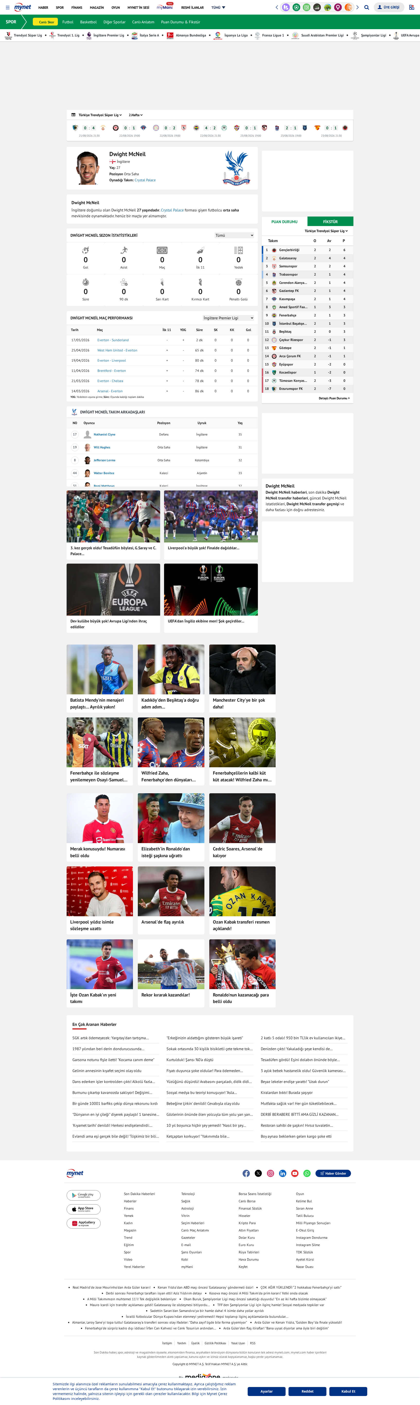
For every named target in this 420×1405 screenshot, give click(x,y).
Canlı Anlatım (143, 21)
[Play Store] (84, 1195)
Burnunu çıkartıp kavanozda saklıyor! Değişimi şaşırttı (110, 1092)
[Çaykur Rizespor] (156, 128)
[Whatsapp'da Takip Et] (307, 1173)
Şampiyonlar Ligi (373, 35)
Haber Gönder (335, 1173)
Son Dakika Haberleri (139, 1194)
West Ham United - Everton (117, 350)
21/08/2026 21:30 (89, 135)
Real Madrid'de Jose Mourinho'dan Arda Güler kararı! (111, 1287)
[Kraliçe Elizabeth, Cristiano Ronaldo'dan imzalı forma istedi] (171, 818)
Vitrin (185, 1215)
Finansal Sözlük (250, 1208)
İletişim (167, 1343)
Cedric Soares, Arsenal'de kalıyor (237, 852)
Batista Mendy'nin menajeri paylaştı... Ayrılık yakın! (97, 703)
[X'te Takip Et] (258, 1173)
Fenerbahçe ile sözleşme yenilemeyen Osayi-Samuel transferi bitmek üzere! (97, 776)
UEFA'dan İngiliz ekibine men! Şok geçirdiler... (206, 621)
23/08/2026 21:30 (331, 135)
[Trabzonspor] (277, 128)
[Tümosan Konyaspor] (224, 128)
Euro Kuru (246, 1245)
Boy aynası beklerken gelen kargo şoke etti (296, 1136)
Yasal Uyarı (238, 1343)
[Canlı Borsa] (306, 7)
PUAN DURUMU (284, 221)
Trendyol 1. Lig (68, 35)
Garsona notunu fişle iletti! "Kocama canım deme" (113, 1059)
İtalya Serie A (149, 35)
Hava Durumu (249, 1259)
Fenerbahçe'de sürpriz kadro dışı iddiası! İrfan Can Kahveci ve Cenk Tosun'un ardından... (150, 1328)
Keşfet (243, 1267)
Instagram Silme (308, 1245)
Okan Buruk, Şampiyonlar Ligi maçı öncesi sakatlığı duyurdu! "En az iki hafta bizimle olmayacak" (255, 1299)
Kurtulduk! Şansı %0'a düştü (189, 1059)
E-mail (186, 1245)
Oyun (300, 1194)
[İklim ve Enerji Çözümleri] (317, 7)
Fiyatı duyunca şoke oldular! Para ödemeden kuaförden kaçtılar (203, 1070)
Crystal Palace (145, 180)
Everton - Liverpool (111, 360)
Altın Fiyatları (249, 1230)
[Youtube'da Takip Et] (294, 1173)
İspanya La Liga (236, 35)
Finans (129, 1208)
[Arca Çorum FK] (116, 128)
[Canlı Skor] (286, 7)
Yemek (128, 1215)
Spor (127, 1252)
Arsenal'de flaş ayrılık (162, 922)
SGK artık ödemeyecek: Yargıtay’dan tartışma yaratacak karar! (109, 1038)
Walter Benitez (104, 473)
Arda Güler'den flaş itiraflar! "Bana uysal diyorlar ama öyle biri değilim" (276, 1328)
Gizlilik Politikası (215, 1343)
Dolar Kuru (247, 1237)
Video (128, 1259)
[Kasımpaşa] (143, 128)
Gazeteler (188, 1237)
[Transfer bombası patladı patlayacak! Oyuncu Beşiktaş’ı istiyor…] (171, 669)
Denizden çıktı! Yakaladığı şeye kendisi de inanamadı (295, 1049)
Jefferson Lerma (104, 460)
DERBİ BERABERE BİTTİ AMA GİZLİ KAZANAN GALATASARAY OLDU (298, 1114)
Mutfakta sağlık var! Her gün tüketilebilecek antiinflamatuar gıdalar (297, 1103)
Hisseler (244, 1215)
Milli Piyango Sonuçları (313, 1223)
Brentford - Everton (111, 370)
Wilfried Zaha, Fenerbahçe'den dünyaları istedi (166, 776)
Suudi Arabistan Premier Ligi (322, 35)
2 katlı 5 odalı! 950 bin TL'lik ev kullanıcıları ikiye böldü (301, 1038)
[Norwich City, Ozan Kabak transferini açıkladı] (242, 891)
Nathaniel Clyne (104, 434)
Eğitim (129, 1245)
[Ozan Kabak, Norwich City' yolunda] (100, 964)
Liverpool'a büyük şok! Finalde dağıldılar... (203, 547)
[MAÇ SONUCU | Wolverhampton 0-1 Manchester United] (171, 964)
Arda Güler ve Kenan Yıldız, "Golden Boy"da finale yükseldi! (298, 1322)
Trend (128, 1237)
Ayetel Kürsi (305, 1259)
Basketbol (88, 21)
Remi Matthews (104, 486)
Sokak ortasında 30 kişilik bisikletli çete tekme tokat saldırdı (209, 1049)
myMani (187, 1267)
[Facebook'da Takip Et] (246, 1173)
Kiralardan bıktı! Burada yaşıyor (287, 1092)
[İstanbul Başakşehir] (305, 128)
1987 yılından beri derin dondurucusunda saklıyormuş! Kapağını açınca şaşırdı (106, 1049)
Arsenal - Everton (110, 391)
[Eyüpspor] (237, 128)
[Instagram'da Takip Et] (270, 1173)
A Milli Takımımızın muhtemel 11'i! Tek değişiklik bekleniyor (131, 1299)
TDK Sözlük (304, 1252)
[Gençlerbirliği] (345, 128)
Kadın (128, 1223)
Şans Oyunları (191, 1252)
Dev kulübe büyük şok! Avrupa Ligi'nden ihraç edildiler (108, 624)
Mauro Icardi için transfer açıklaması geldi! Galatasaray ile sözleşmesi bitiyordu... (150, 1305)
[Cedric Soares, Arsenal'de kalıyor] (242, 818)
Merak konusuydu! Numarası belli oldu (97, 852)
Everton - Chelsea (110, 381)
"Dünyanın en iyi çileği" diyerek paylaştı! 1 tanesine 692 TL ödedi (114, 1114)
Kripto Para (247, 1223)
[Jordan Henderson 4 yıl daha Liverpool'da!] (100, 891)
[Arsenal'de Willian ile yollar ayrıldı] (171, 891)
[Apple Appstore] (84, 1209)
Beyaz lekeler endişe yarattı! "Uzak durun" (295, 1081)
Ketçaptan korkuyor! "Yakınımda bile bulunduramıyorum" (196, 1136)
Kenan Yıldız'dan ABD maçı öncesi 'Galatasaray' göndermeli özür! (205, 1287)
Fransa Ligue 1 (272, 35)
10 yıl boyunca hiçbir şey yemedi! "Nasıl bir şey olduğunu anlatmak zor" (204, 1125)
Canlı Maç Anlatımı (195, 1230)
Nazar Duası (305, 1267)
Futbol (67, 21)
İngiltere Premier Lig (108, 35)
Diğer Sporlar (114, 21)
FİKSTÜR (330, 221)
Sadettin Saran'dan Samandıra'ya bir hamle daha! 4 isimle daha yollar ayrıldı (207, 1311)
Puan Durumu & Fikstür (180, 21)
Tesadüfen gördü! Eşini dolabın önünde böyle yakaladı (299, 1060)
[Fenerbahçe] (196, 128)
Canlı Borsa (247, 1201)
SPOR (11, 22)
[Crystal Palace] (236, 168)
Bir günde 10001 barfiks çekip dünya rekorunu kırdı (115, 1103)
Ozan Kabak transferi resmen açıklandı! (241, 925)
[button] (7, 7)
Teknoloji (188, 1194)
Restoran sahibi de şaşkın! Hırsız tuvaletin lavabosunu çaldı (295, 1125)
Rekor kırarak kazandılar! (165, 995)
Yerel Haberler (134, 1267)
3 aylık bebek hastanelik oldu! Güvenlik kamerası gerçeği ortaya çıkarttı (302, 1070)
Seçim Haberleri (192, 1223)
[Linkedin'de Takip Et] (282, 1173)
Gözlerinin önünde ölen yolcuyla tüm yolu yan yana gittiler (209, 1114)
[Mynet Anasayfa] (22, 6)
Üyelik (195, 1343)
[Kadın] (327, 7)
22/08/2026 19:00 (129, 135)
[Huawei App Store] (84, 1223)
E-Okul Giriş (305, 1230)
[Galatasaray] (103, 128)
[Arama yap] (366, 7)
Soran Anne (304, 1208)
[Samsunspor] (184, 128)
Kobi (184, 1259)
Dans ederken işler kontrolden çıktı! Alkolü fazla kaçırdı (112, 1081)
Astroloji (187, 1208)
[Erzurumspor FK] (75, 128)
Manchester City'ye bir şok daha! (239, 703)
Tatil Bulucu (305, 1215)
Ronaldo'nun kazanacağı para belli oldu (241, 998)
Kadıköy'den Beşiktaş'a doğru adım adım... (170, 703)
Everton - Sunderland (113, 340)
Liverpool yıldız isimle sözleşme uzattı (92, 925)
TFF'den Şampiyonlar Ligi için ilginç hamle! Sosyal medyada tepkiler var (270, 1305)
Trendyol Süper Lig (27, 35)
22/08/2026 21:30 (210, 135)
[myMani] (165, 7)
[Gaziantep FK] (264, 128)
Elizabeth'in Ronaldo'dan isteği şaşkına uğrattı (165, 852)
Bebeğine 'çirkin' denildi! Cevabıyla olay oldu (203, 1103)
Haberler (130, 1201)
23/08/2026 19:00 (250, 135)
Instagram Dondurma (311, 1237)
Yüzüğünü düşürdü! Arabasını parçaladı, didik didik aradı (208, 1081)
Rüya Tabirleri (249, 1252)
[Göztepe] (317, 128)
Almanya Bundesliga (190, 35)
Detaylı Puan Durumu (333, 398)
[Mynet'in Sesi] (348, 7)
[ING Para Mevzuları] (338, 7)
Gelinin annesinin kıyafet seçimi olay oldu (106, 1070)
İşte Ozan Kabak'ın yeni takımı (93, 998)
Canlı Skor (46, 22)
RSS (252, 1343)
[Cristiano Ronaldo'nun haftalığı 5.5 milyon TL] (242, 964)
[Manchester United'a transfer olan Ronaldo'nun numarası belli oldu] (100, 818)
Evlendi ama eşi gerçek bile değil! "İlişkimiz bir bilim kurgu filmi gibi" (115, 1136)
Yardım (181, 1343)
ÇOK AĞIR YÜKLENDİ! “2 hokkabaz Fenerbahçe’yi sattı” (301, 1287)
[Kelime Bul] (296, 7)
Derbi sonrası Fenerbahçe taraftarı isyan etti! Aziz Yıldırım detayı (154, 1293)
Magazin (130, 1230)
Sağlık (185, 1201)
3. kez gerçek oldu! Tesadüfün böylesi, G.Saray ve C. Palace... (113, 550)
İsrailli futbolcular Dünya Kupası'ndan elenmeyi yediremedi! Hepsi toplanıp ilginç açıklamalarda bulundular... (207, 1316)
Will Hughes (102, 447)
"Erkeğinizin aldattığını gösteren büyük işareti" (204, 1037)
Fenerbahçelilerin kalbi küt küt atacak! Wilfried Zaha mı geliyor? (240, 776)
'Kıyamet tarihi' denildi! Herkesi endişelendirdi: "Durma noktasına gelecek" (110, 1125)
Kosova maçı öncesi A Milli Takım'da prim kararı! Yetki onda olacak (258, 1293)
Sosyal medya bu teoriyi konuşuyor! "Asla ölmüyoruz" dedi (200, 1092)
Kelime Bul (304, 1201)
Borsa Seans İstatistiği (255, 1194)
